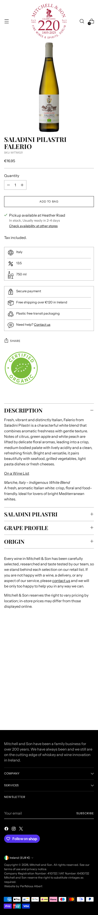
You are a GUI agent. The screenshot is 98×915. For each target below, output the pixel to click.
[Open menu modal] (6, 21)
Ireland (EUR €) (20, 857)
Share (15, 341)
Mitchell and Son (41, 864)
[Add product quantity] (22, 185)
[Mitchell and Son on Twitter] (21, 829)
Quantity (11, 175)
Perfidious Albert (31, 886)
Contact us (42, 325)
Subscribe (85, 813)
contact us (61, 580)
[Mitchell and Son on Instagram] (14, 829)
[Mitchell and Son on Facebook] (7, 829)
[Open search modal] (81, 21)
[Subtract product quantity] (8, 185)
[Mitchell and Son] (49, 21)
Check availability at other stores (33, 226)
